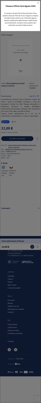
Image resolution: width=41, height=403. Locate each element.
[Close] (38, 3)
